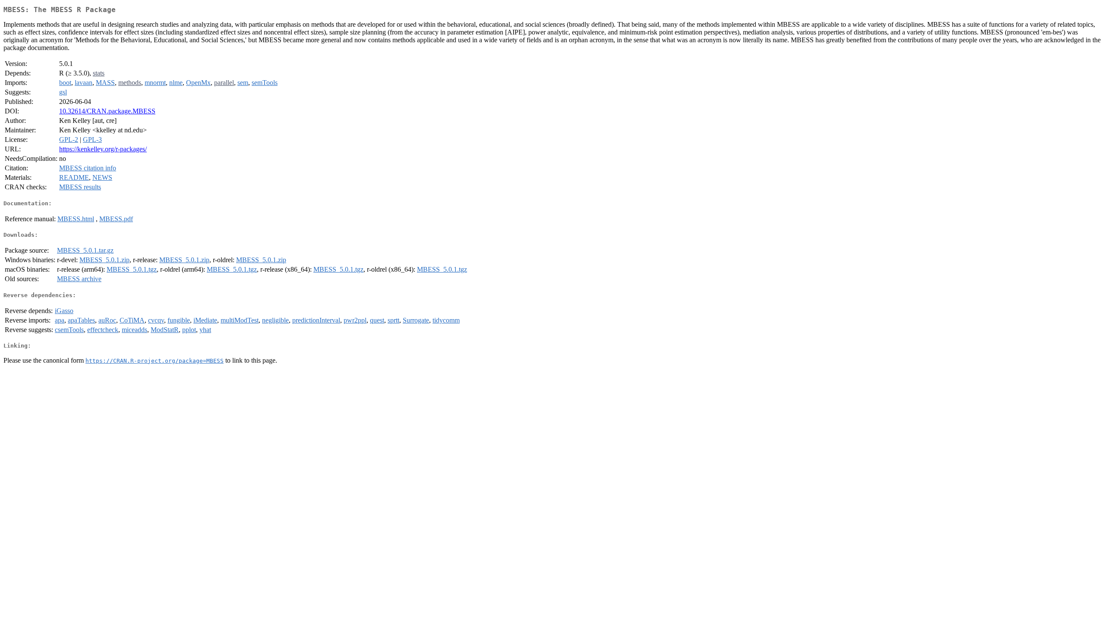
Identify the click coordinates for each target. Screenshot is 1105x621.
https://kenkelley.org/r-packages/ (103, 149)
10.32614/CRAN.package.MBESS (107, 111)
